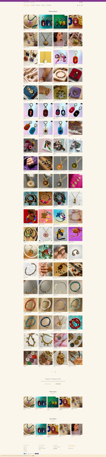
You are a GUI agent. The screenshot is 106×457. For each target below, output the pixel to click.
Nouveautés (38, 5)
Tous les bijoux (48, 5)
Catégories (43, 5)
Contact (40, 449)
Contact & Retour (32, 2)
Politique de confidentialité (42, 448)
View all (53, 393)
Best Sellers (33, 5)
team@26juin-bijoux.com (56, 446)
